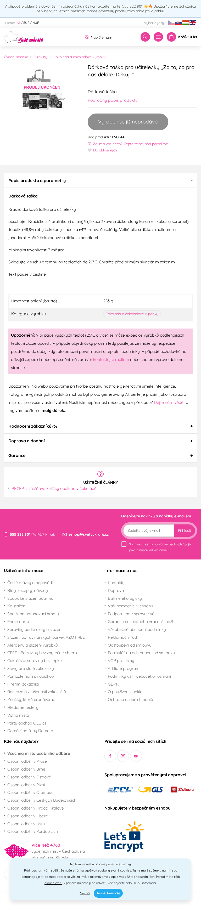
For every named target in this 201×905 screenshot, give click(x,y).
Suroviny (40, 57)
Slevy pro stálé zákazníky (30, 668)
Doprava (116, 590)
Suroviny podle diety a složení (34, 629)
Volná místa (18, 715)
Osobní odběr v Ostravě (29, 776)
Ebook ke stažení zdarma (30, 598)
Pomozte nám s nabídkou (30, 676)
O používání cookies (126, 691)
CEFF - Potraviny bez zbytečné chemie (43, 652)
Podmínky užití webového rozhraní (139, 676)
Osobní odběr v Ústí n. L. (29, 823)
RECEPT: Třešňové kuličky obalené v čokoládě (54, 488)
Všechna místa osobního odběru (38, 753)
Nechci (85, 893)
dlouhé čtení (53, 883)
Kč (18, 23)
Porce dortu (18, 621)
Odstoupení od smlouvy (130, 645)
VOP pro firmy (121, 660)
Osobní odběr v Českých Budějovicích (41, 800)
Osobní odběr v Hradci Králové (35, 808)
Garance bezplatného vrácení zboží (140, 621)
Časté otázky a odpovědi (30, 582)
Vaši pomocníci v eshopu (130, 605)
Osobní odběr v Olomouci (30, 792)
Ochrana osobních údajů (130, 699)
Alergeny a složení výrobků (32, 645)
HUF (35, 23)
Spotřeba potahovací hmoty (33, 613)
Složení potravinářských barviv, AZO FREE (46, 637)
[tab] (100, 180)
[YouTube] (136, 756)
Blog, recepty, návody (27, 590)
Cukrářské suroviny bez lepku (34, 660)
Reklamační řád (122, 637)
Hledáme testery (22, 707)
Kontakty (116, 582)
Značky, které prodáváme (31, 699)
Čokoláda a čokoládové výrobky (79, 57)
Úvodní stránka (16, 57)
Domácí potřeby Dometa (30, 730)
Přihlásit (184, 530)
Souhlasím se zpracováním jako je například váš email (160, 547)
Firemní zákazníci (23, 684)
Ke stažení (16, 605)
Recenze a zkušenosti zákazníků (36, 691)
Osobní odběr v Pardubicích (32, 831)
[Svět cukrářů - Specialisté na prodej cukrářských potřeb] (23, 36)
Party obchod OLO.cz (26, 723)
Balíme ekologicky (125, 598)
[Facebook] (110, 756)
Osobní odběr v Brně (26, 769)
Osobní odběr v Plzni (26, 784)
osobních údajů (180, 544)
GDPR (113, 684)
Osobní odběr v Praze (27, 761)
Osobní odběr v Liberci (27, 815)
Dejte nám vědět (169, 402)
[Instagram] (123, 756)
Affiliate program (123, 668)
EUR (26, 23)
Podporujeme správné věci (132, 613)
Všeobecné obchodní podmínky (137, 629)
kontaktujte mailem (111, 359)
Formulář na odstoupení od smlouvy (141, 652)
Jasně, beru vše (108, 893)
